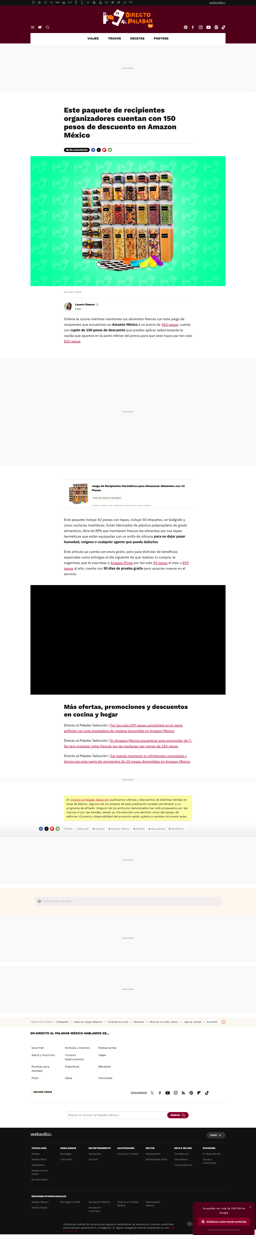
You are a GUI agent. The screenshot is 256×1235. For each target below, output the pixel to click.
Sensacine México (99, 1202)
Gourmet (38, 1047)
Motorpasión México (153, 1204)
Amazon (100, 828)
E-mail (110, 150)
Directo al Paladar (128, 1153)
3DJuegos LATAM (70, 1202)
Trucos (114, 38)
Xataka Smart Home (40, 1172)
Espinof (93, 1159)
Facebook (193, 27)
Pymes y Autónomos (209, 1161)
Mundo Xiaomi (40, 1179)
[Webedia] (41, 1134)
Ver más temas (42, 1092)
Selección (83, 828)
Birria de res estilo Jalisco (164, 1022)
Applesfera (38, 1165)
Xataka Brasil (39, 1207)
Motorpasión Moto (156, 1159)
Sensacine (95, 1153)
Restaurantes (107, 1047)
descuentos (158, 828)
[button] (86, 304)
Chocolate (105, 1078)
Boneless (139, 1022)
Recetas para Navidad (40, 1068)
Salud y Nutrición (43, 1055)
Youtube (208, 27)
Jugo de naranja (193, 1022)
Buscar (47, 27)
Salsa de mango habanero (88, 1022)
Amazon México (120, 828)
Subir (213, 1135)
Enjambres (72, 1066)
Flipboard (104, 150)
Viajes (93, 38)
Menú (32, 27)
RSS (183, 1092)
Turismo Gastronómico (74, 1057)
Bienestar (104, 1066)
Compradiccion (183, 1165)
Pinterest (186, 27)
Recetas (137, 38)
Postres (161, 38)
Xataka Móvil (39, 1159)
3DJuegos (65, 1153)
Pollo (35, 1078)
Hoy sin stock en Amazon (107, 498)
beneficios (177, 828)
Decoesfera (181, 1159)
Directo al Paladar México (128, 1204)
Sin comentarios (78, 150)
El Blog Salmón (212, 1153)
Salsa (68, 1078)
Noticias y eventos (77, 1047)
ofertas (140, 828)
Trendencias (181, 1153)
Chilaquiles (62, 1022)
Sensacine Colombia (95, 1209)
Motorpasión (153, 1153)
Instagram (200, 27)
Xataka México (40, 1202)
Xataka (36, 1153)
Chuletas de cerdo (118, 1022)
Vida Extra (66, 1159)
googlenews (216, 27)
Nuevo (39, 27)
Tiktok (223, 27)
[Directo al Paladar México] (128, 19)
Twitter (99, 150)
